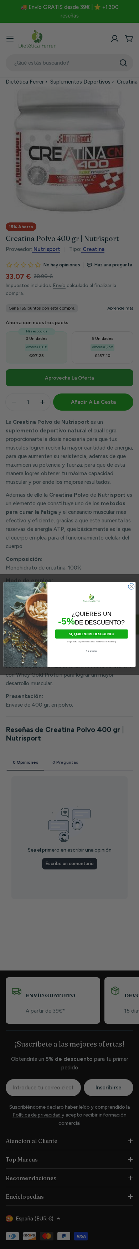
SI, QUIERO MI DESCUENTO (91, 634)
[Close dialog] (131, 586)
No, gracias (91, 651)
